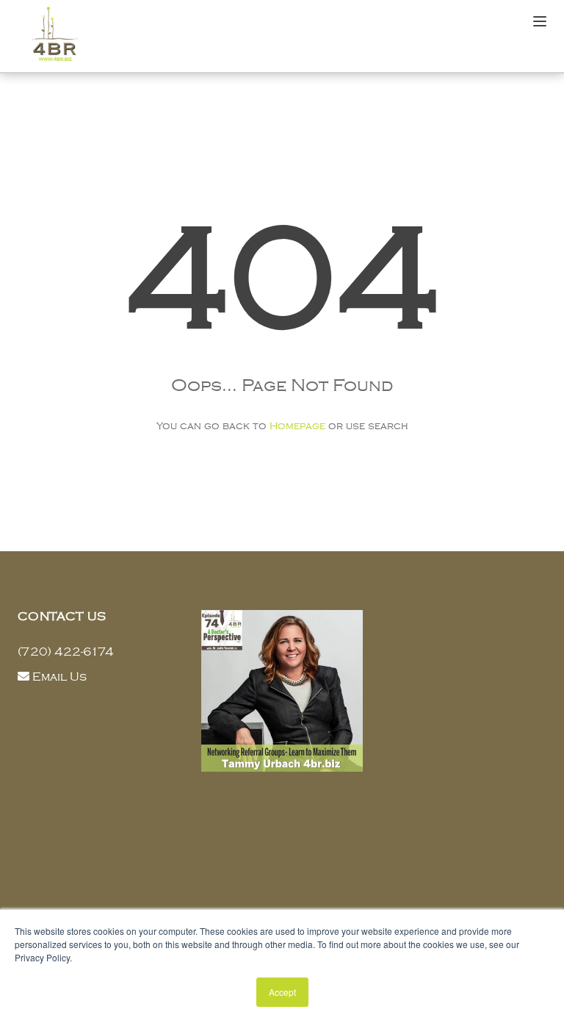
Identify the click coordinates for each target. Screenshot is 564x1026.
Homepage (297, 425)
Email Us (59, 677)
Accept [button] (282, 992)
